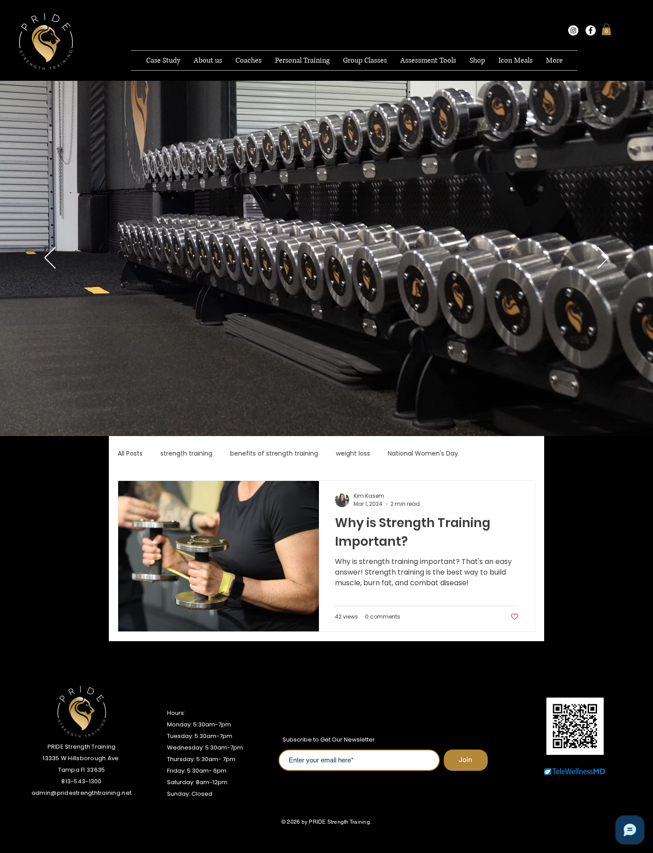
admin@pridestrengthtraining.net (81, 793)
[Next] (603, 258)
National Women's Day (423, 453)
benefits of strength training (274, 453)
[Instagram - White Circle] (573, 30)
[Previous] (50, 258)
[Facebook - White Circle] (590, 30)
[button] (606, 29)
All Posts (130, 453)
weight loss (353, 453)
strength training (186, 453)
